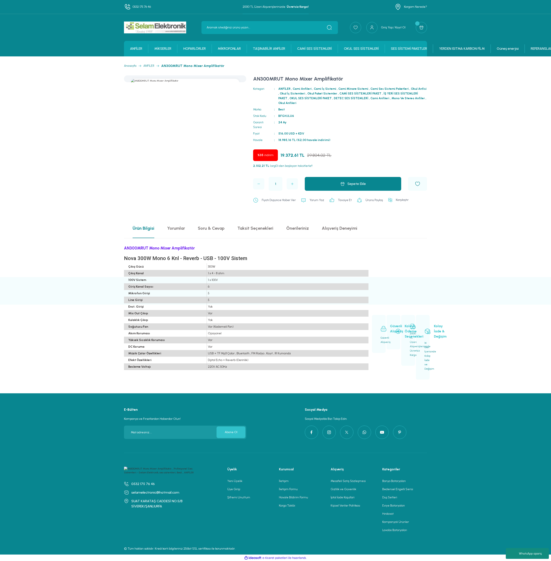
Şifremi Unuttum (238, 497)
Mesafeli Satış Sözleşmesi (348, 481)
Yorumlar (176, 228)
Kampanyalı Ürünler (395, 522)
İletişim (284, 481)
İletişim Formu (288, 489)
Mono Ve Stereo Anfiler (408, 98)
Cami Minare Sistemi (353, 89)
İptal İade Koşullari (342, 497)
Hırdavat (388, 514)
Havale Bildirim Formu (293, 497)
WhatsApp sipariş (530, 553)
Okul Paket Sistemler (322, 93)
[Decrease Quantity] (258, 183)
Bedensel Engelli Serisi (397, 489)
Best (281, 109)
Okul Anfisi (419, 89)
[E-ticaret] (275, 558)
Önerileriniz (297, 228)
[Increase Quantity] (292, 183)
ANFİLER (284, 89)
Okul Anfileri (287, 103)
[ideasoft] (253, 558)
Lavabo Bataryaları (394, 530)
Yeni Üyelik (234, 481)
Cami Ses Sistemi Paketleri (389, 89)
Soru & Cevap (211, 228)
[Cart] (421, 27)
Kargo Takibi (287, 505)
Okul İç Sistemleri (292, 93)
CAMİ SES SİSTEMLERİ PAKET (360, 93)
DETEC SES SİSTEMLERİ (351, 98)
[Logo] (155, 27)
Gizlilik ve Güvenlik (343, 489)
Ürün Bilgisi (143, 228)
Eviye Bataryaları (393, 505)
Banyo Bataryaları (394, 481)
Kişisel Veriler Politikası (345, 505)
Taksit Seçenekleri (255, 228)
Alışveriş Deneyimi (339, 228)
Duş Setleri (389, 497)
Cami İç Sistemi (325, 89)
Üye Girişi (233, 489)
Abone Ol (231, 432)
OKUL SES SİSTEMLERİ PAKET (310, 98)
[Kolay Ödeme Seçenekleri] (393, 332)
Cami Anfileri (302, 89)
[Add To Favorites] (417, 184)
